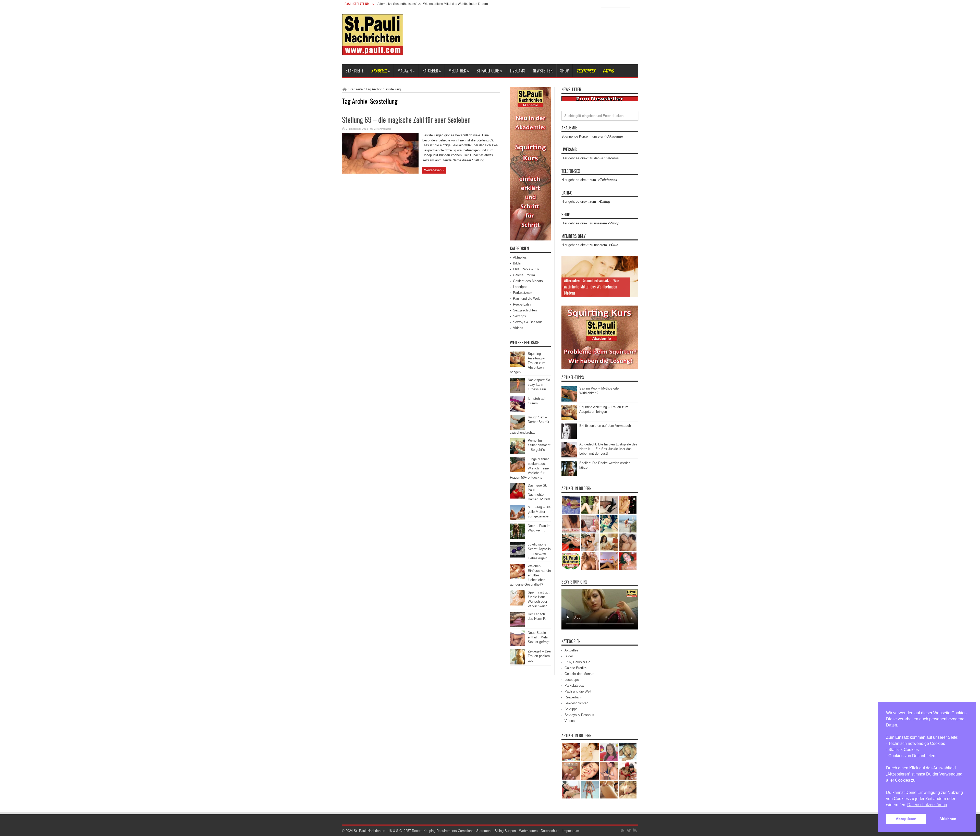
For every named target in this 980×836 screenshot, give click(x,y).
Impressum (570, 831)
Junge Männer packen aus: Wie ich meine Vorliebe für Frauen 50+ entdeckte (529, 468)
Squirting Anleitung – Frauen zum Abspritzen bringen (527, 363)
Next (633, 269)
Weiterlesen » (434, 170)
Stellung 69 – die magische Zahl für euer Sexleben (406, 119)
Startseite (355, 71)
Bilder (517, 263)
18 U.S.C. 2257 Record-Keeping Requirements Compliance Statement (440, 831)
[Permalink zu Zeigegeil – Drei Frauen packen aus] (517, 663)
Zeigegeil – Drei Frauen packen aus (539, 655)
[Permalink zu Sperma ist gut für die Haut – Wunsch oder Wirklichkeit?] (517, 604)
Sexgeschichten (525, 310)
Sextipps (519, 316)
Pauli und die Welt (526, 298)
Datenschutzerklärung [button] (927, 805)
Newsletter (543, 71)
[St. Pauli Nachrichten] (372, 51)
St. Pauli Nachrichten (369, 831)
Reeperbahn (522, 304)
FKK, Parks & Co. (526, 269)
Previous (633, 261)
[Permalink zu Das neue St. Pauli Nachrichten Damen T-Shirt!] (517, 497)
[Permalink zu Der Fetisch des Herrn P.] (517, 626)
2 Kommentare (382, 128)
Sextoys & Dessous (528, 322)
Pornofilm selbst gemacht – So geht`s (539, 445)
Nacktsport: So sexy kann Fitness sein (539, 384)
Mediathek (459, 71)
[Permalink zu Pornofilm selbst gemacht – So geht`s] (517, 452)
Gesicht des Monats (528, 281)
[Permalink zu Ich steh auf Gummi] (517, 411)
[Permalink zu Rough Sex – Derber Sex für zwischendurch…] (517, 429)
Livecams (517, 71)
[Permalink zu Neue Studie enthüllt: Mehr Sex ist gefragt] (517, 645)
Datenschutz (550, 831)
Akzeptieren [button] (906, 819)
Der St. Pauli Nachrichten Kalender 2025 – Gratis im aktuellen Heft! (423, 4)
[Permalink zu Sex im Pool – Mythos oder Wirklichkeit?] (569, 400)
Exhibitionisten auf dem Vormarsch (605, 426)
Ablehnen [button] (947, 819)
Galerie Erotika (524, 275)
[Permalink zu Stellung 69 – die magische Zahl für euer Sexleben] (380, 172)
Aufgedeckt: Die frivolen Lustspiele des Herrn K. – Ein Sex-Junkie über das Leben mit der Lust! (608, 448)
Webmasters (528, 831)
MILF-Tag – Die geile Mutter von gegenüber (539, 511)
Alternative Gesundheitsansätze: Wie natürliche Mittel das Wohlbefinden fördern (591, 286)
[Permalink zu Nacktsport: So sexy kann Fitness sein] (517, 392)
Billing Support (505, 831)
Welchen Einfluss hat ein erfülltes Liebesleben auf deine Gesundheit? (530, 575)
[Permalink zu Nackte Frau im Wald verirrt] (517, 538)
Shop (564, 71)
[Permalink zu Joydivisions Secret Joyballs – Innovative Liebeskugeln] (517, 556)
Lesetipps (520, 287)
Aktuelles (520, 257)
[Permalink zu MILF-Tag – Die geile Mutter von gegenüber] (517, 519)
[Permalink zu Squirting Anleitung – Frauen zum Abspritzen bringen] (517, 366)
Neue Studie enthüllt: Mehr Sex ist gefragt (538, 637)
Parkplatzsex (522, 293)
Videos (518, 328)
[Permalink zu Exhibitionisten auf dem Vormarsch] (569, 438)
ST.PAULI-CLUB (489, 71)
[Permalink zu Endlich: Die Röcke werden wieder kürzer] (569, 475)
